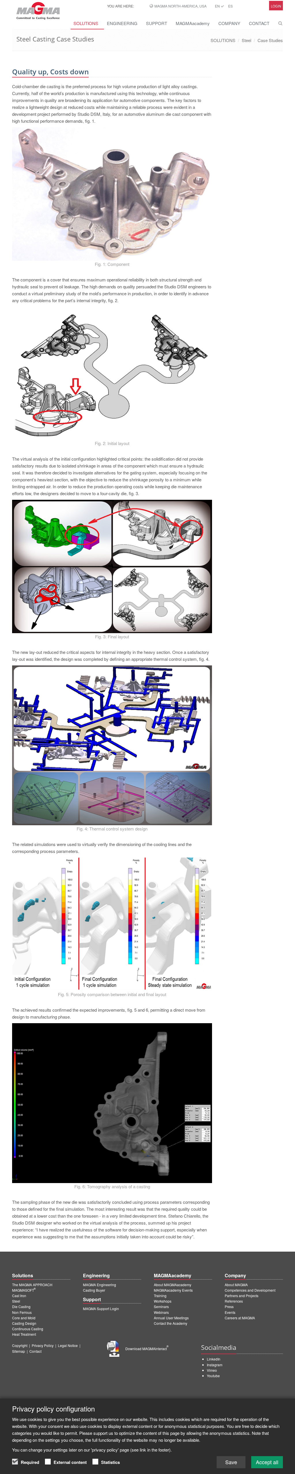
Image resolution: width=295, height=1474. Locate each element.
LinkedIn (213, 1358)
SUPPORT (156, 23)
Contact (35, 1351)
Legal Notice (68, 1345)
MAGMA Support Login (101, 1308)
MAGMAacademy (193, 23)
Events (230, 1312)
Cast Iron (19, 1295)
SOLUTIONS (85, 23)
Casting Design (24, 1323)
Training (160, 1295)
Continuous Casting (27, 1328)
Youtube (213, 1375)
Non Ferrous (22, 1312)
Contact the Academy (170, 1323)
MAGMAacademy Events (173, 1290)
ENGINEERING (122, 23)
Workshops (162, 1301)
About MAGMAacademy (172, 1284)
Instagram (214, 1364)
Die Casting (21, 1306)
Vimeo (212, 1370)
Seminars (161, 1306)
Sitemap (18, 1351)
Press (229, 1306)
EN (218, 5)
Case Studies (270, 40)
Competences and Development (250, 1290)
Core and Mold (23, 1317)
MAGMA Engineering (99, 1284)
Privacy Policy (43, 1345)
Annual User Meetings (171, 1317)
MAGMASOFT (24, 1290)
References (234, 1301)
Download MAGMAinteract (147, 1348)
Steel (246, 40)
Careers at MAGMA (240, 1317)
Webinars (161, 1312)
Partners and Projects (241, 1295)
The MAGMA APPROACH (32, 1284)
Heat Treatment (24, 1334)
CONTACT (259, 23)
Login (276, 6)
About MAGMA (236, 1284)
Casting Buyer (94, 1290)
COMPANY (229, 23)
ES (230, 5)
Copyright (19, 1345)
